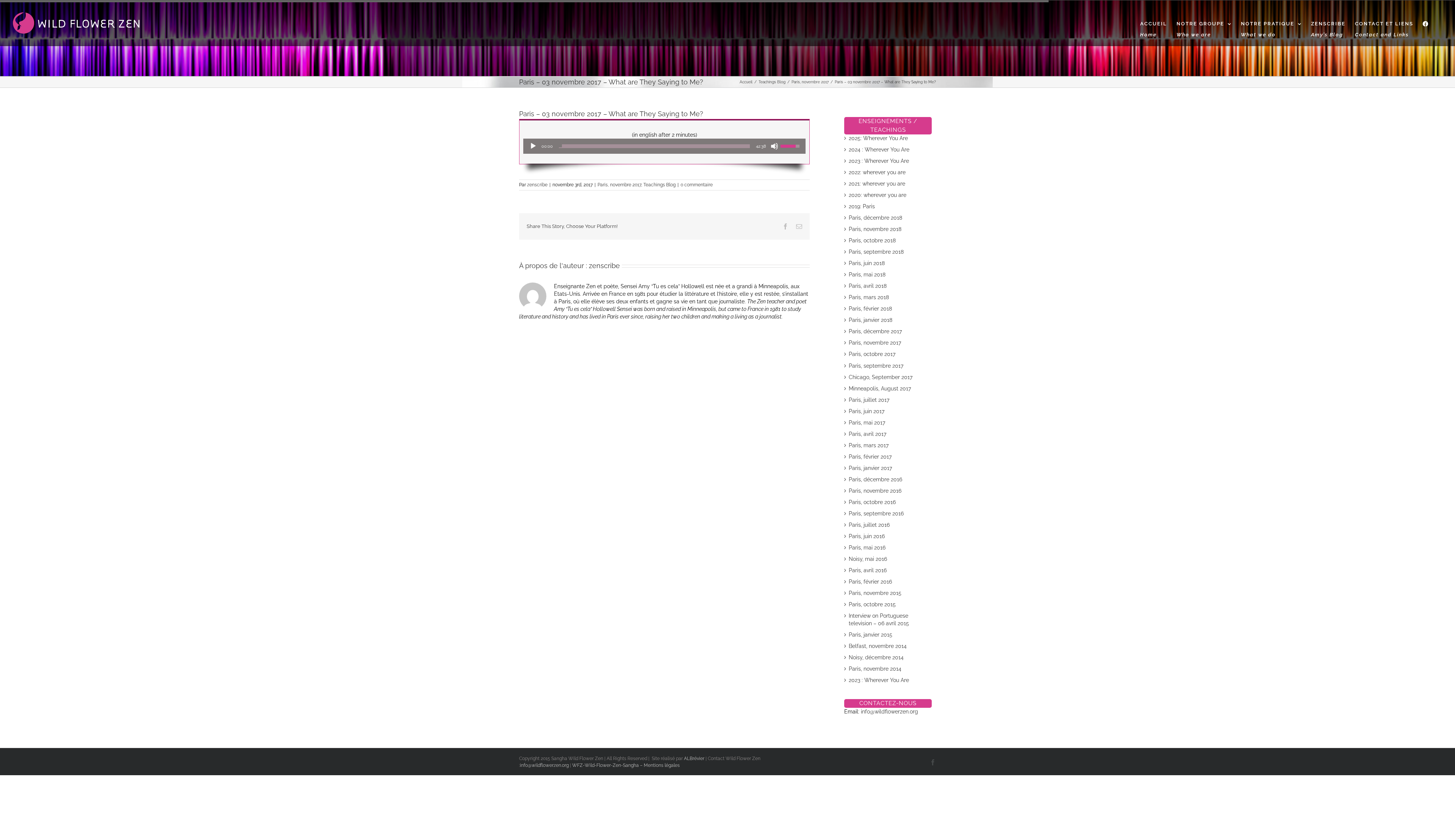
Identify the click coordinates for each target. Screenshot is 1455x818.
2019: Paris (862, 206)
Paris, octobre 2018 (872, 240)
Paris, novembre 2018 (875, 229)
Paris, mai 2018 (867, 275)
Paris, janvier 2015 (870, 635)
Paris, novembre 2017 (619, 184)
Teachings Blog (659, 184)
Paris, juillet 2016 (869, 525)
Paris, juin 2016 (867, 536)
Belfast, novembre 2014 (878, 646)
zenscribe (537, 184)
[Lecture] (533, 146)
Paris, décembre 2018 (875, 218)
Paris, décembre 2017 (875, 331)
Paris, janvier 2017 (870, 468)
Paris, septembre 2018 (876, 252)
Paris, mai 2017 (867, 423)
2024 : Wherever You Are (879, 150)
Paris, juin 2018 (867, 263)
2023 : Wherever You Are (879, 161)
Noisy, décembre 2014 (876, 657)
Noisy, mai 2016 (868, 559)
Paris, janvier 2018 (870, 320)
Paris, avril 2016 (868, 570)
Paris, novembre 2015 (875, 593)
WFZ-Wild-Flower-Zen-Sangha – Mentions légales (626, 765)
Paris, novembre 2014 (875, 669)
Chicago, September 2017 (880, 377)
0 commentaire (697, 184)
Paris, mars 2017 (869, 445)
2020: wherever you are (877, 195)
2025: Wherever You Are (878, 138)
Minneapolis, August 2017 (880, 389)
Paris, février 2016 (870, 582)
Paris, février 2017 (870, 457)
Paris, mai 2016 (867, 548)
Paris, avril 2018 (868, 286)
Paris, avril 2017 (867, 434)
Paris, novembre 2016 (875, 491)
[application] (664, 146)
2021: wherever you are (877, 184)
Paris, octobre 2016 (872, 502)
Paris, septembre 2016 (876, 513)
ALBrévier (695, 758)
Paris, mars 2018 (869, 297)
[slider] (654, 146)
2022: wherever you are (877, 172)
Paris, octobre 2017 (872, 354)
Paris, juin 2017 (866, 411)
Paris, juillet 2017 (869, 400)
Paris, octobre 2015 (872, 604)
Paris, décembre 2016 (875, 479)
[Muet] (774, 146)
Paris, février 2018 (870, 309)
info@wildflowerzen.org (889, 712)
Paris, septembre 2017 (876, 366)
